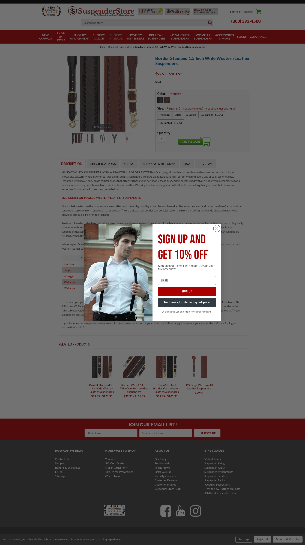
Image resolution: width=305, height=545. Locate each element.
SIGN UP (187, 291)
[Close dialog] (217, 228)
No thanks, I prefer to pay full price (187, 302)
